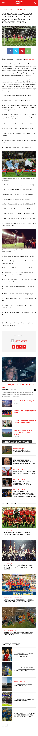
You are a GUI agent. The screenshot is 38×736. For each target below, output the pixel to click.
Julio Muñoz (21, 341)
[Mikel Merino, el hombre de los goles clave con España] (7, 471)
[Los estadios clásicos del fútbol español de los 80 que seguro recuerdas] (7, 433)
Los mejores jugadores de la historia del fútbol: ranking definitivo (24, 654)
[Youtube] (24, 347)
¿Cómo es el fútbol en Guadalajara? (24, 401)
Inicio (4, 9)
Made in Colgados (17, 9)
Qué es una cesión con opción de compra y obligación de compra (22, 483)
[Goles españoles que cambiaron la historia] (7, 450)
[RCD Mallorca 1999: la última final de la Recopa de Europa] (19, 517)
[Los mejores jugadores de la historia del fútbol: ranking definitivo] (7, 654)
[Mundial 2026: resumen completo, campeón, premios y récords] (19, 584)
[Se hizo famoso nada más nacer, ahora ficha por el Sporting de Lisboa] (7, 423)
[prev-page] (3, 725)
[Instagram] (17, 347)
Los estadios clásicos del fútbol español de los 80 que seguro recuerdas (23, 432)
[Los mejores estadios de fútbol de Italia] (7, 684)
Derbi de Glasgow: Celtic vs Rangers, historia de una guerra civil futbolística (24, 715)
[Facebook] (10, 51)
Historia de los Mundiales (13, 598)
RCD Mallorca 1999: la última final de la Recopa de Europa (17, 533)
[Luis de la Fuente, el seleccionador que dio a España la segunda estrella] (7, 461)
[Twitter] (16, 51)
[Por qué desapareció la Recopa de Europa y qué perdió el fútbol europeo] (19, 550)
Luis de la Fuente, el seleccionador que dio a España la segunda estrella (24, 461)
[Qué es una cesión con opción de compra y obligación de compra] (7, 482)
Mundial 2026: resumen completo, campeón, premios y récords (19, 601)
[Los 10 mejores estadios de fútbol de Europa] (7, 699)
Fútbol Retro (8, 530)
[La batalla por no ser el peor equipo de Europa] (7, 413)
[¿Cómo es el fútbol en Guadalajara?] (7, 403)
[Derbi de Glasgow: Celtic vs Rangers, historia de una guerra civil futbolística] (7, 714)
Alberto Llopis (29, 59)
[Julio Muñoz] (13, 341)
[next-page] (6, 725)
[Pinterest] (22, 51)
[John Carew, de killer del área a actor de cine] (19, 369)
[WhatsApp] (28, 51)
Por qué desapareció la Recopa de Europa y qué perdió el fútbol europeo (19, 567)
